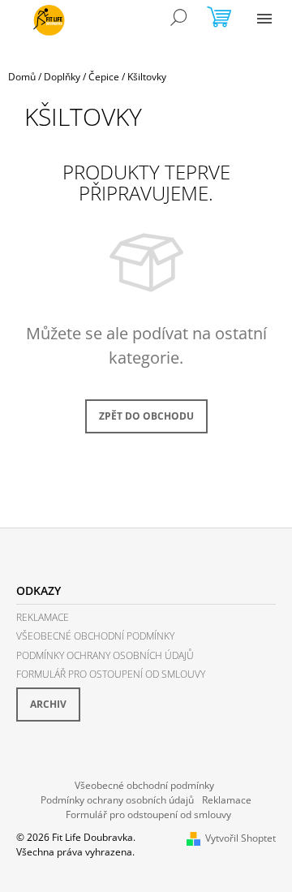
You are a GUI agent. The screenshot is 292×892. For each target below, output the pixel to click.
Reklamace (42, 617)
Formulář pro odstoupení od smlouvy (148, 814)
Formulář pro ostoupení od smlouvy (110, 674)
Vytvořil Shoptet (240, 838)
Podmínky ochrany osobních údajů (105, 655)
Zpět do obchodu (146, 416)
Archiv (48, 704)
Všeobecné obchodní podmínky (95, 636)
